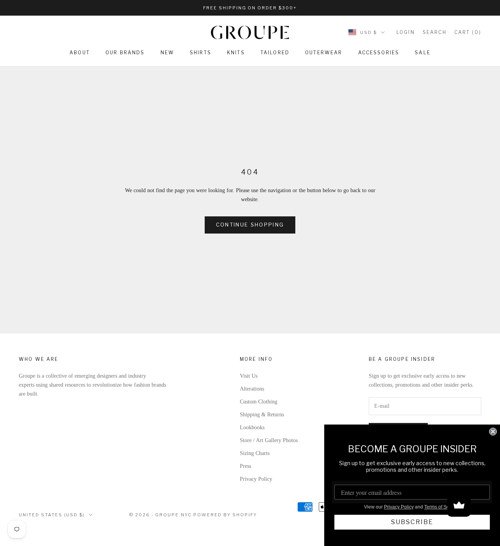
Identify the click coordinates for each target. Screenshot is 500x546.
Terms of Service (441, 507)
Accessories (379, 52)
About (80, 52)
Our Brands (125, 52)
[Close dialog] (493, 431)
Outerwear (323, 52)
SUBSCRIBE (412, 522)
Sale (422, 52)
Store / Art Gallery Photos (269, 440)
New (167, 52)
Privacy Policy (256, 479)
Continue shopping (250, 224)
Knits (236, 52)
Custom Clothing (258, 402)
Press (245, 466)
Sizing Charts (255, 453)
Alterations (252, 389)
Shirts (200, 52)
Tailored (275, 52)
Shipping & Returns (262, 415)
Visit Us (248, 376)
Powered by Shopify (225, 514)
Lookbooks (252, 427)
